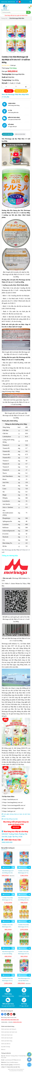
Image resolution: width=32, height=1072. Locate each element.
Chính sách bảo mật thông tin (8, 1029)
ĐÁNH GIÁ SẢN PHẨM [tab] (20, 134)
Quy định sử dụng (5, 1046)
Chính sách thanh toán (7, 1035)
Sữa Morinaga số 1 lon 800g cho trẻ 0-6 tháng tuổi (8, 872)
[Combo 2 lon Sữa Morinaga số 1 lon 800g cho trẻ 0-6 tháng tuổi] (24, 858)
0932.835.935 (7, 842)
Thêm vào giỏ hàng (21, 91)
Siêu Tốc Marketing (19, 1070)
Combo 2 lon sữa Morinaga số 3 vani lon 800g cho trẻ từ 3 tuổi (24, 953)
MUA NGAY (16, 827)
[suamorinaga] (5, 7)
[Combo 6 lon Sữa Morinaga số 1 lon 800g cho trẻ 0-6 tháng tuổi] (8, 885)
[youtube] (19, 2)
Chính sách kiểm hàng (6, 1041)
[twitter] (5, 1014)
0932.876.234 (11, 1)
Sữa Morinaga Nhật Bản (16, 18)
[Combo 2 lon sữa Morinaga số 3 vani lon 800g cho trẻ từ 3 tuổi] (24, 939)
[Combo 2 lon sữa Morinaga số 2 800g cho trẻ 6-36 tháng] (8, 912)
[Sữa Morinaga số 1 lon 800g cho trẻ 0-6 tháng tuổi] (8, 858)
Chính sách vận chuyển (7, 1038)
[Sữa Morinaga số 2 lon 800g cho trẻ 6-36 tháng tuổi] (24, 885)
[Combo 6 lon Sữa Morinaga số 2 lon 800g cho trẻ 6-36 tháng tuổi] (24, 912)
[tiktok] (14, 1014)
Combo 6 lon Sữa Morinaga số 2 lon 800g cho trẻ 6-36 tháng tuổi (24, 926)
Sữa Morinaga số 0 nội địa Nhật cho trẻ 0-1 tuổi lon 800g (24, 980)
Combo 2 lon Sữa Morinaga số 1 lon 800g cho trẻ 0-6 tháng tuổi (23, 872)
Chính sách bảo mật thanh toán (9, 1032)
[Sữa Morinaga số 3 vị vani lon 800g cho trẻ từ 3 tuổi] (8, 939)
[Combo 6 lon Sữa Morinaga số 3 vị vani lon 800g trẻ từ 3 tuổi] (8, 966)
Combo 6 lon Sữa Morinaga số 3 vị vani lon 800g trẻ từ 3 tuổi (7, 980)
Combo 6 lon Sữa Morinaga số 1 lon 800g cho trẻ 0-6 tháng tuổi (7, 899)
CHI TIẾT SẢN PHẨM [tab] (7, 134)
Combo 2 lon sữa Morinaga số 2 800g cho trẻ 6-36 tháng (8, 926)
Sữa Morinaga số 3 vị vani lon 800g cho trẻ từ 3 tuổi (8, 953)
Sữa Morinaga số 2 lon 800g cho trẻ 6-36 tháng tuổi (24, 899)
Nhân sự (3, 1049)
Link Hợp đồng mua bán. (10, 819)
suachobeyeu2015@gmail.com (13, 1060)
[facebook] (17, 2)
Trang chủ (4, 18)
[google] (8, 1014)
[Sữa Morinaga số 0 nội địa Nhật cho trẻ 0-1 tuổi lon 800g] (24, 966)
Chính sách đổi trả (5, 1043)
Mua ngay (9, 91)
